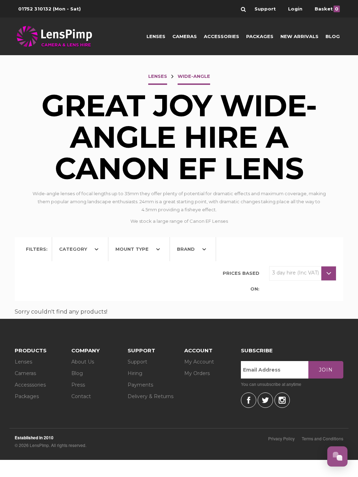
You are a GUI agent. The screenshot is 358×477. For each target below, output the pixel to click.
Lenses (155, 36)
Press (78, 385)
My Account (199, 362)
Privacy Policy (281, 438)
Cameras (184, 36)
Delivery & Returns (150, 396)
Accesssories (30, 385)
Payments (140, 385)
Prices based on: (241, 281)
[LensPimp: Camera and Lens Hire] (59, 36)
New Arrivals (299, 36)
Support (137, 362)
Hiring (135, 373)
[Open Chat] (337, 456)
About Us (82, 362)
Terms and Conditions (322, 438)
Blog (332, 36)
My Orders (197, 373)
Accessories (221, 36)
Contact (81, 396)
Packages (259, 36)
